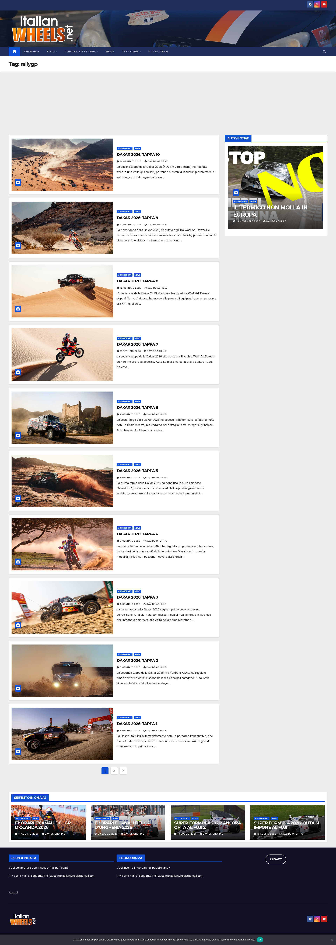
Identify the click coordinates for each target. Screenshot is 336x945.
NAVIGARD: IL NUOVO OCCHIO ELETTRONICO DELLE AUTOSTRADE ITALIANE (274, 214)
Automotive (240, 201)
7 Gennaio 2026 (130, 541)
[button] (324, 51)
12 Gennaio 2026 (131, 288)
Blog (51, 51)
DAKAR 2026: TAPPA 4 (137, 534)
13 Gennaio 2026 (131, 224)
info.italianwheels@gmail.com (76, 875)
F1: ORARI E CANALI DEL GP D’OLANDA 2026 (43, 825)
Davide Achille (157, 288)
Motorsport (124, 148)
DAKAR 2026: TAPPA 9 (137, 217)
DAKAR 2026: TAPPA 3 (137, 597)
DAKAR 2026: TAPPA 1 (137, 723)
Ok (260, 939)
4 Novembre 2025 (248, 221)
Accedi (13, 892)
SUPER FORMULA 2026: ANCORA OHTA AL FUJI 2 (207, 825)
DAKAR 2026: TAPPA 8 (137, 281)
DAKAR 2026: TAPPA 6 (137, 407)
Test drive (130, 51)
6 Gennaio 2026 (130, 604)
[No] (331, 940)
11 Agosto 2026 (28, 833)
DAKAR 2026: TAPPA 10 (138, 154)
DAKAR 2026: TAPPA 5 (137, 470)
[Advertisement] (168, 98)
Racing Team (158, 51)
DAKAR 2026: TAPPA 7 (137, 344)
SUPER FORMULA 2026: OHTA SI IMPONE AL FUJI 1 (286, 825)
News (110, 51)
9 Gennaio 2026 (130, 414)
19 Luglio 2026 (187, 833)
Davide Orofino (158, 161)
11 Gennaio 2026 (131, 351)
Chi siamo (31, 51)
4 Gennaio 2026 (130, 730)
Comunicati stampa (81, 51)
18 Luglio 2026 (267, 833)
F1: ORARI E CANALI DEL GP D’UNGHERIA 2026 (122, 825)
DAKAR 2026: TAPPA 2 (137, 660)
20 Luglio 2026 (108, 833)
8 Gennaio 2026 (130, 477)
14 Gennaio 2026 (131, 161)
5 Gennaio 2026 (130, 667)
